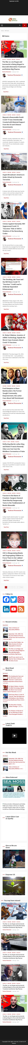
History (13, 59)
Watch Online (24, 25)
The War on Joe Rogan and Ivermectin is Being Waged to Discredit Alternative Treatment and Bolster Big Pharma (14, 49)
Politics (18, 59)
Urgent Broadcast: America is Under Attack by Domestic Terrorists (14, 161)
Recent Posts (5, 625)
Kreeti (21, 1041)
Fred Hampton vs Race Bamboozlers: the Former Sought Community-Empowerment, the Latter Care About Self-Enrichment (14, 375)
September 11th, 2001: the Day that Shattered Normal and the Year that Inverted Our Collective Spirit (14, 941)
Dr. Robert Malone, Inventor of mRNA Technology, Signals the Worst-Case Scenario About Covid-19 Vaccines (14, 322)
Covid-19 (4, 59)
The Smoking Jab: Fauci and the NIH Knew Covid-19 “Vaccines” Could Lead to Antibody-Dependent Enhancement (14, 266)
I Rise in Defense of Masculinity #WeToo (14, 911)
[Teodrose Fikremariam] (4, 75)
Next (22, 587)
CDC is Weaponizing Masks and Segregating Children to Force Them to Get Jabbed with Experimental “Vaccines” (14, 539)
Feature (9, 59)
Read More (5, 91)
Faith (8, 441)
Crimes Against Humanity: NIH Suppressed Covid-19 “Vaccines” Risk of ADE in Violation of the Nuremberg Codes (14, 210)
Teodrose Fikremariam (6, 71)
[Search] (19, 25)
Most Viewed (5, 673)
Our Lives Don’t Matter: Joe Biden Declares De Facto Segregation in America (14, 972)
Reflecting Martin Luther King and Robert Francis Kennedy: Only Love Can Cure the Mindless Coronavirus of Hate (14, 430)
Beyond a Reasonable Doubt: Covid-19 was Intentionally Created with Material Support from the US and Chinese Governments (14, 104)
